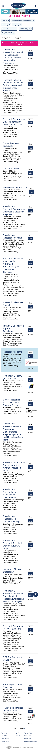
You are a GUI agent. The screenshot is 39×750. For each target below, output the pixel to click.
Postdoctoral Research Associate (12, 236)
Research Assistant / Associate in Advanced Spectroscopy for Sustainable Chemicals (13, 265)
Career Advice (5, 738)
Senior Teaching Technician (11, 144)
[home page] (18, 8)
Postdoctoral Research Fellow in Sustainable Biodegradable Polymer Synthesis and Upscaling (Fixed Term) (13, 431)
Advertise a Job (5, 744)
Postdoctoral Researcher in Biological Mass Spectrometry (10, 493)
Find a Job (4, 733)
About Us (16, 733)
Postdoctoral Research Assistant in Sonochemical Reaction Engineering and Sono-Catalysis (13, 596)
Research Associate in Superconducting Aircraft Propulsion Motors (14, 466)
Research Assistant (12, 352)
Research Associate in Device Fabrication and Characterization (14, 122)
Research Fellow (11, 168)
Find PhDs (4, 736)
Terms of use (28, 733)
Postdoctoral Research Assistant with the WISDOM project (12, 544)
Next (24, 728)
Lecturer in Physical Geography (12, 570)
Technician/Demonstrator (15, 187)
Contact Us (17, 736)
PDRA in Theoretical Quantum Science (13, 709)
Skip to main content (8, 2)
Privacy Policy (28, 736)
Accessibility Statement (31, 741)
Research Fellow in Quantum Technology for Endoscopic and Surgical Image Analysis (13, 85)
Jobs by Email (5, 741)
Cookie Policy (28, 738)
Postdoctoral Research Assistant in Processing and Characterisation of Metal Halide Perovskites (13, 56)
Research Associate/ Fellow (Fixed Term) (13, 627)
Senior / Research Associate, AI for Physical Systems (11, 402)
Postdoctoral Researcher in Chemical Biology (11, 519)
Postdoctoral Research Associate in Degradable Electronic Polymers (14, 210)
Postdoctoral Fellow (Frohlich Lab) (12, 377)
